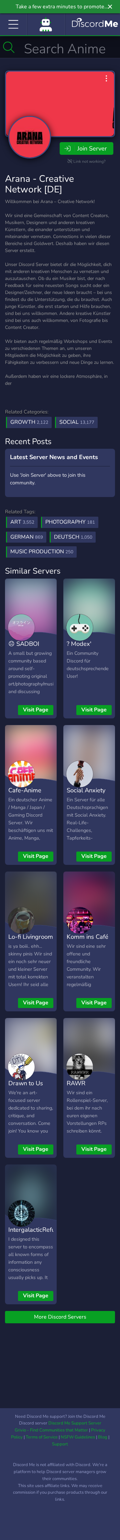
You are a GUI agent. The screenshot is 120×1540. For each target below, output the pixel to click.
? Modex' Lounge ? (79, 648)
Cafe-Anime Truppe (24, 795)
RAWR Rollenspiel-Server (83, 1093)
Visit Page (35, 709)
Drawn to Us (25, 1083)
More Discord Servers (60, 1317)
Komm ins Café (87, 936)
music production (41, 551)
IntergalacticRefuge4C (39, 1229)
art (22, 522)
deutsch (73, 537)
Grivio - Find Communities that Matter (51, 1430)
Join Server (92, 148)
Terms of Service (42, 1437)
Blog (102, 1437)
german (26, 537)
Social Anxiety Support (86, 795)
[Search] (9, 47)
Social (76, 422)
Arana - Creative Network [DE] (39, 184)
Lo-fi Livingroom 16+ (30, 941)
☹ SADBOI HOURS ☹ (23, 648)
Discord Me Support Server (74, 1423)
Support (60, 1444)
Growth (29, 422)
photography (70, 522)
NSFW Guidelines (78, 1437)
